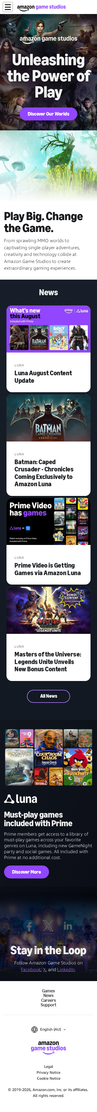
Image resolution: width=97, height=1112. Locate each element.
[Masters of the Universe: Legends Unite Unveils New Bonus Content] (48, 611)
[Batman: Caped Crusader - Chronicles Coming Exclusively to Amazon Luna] (48, 418)
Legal (48, 1066)
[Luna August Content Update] (48, 329)
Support (48, 1005)
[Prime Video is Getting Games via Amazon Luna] (48, 522)
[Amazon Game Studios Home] (41, 8)
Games (48, 991)
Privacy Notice (48, 1072)
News (48, 995)
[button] (8, 7)
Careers (48, 1000)
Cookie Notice (48, 1078)
